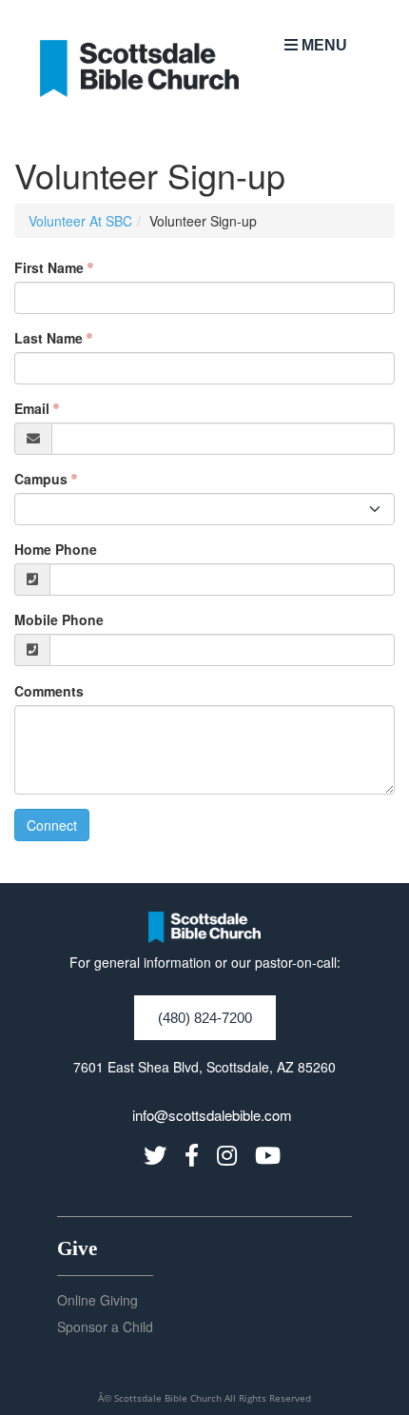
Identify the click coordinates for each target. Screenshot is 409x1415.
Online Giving (97, 1299)
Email (31, 408)
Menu (322, 45)
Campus (41, 478)
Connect (52, 825)
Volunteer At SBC (80, 220)
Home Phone (55, 549)
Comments (49, 690)
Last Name (48, 337)
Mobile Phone (59, 619)
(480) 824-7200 (205, 1018)
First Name (49, 267)
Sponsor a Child (105, 1326)
